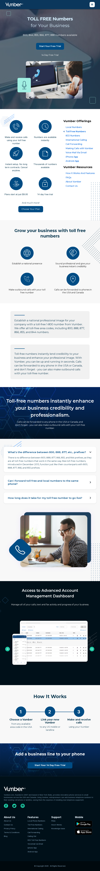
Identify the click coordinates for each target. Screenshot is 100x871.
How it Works (56, 825)
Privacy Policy (9, 829)
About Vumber (73, 181)
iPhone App (72, 157)
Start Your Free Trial (50, 46)
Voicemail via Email (35, 844)
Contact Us (72, 186)
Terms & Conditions (12, 832)
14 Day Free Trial (50, 55)
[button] (92, 4)
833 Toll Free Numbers (37, 840)
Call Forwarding (74, 144)
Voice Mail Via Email (76, 152)
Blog (5, 836)
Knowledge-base (58, 829)
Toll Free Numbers (76, 131)
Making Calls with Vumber (79, 148)
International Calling (76, 140)
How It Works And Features (80, 173)
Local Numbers (74, 127)
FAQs (68, 177)
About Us (7, 821)
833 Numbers (73, 135)
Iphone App (32, 848)
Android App (72, 161)
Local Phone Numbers (36, 821)
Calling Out (32, 836)
